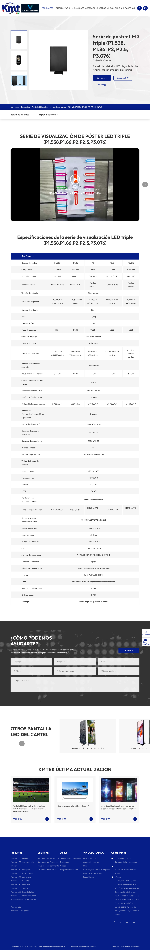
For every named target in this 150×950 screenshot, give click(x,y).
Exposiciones (88, 877)
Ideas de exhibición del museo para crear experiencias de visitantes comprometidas (118, 807)
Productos (25, 107)
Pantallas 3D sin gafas (20, 910)
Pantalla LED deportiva (20, 884)
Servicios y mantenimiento (71, 858)
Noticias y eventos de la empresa (96, 869)
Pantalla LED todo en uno (21, 877)
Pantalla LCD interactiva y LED (23, 895)
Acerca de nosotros (91, 862)
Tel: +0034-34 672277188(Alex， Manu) (126, 869)
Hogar (16, 107)
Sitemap (115, 946)
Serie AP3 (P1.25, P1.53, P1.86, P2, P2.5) (87, 748)
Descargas (64, 862)
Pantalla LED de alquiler (20, 869)
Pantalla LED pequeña (20, 858)
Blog (85, 866)
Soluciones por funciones (48, 862)
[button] (5, 184)
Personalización (89, 858)
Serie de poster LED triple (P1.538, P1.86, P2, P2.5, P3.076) (77, 107)
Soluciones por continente (48, 866)
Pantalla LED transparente (22, 873)
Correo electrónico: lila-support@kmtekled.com (126, 860)
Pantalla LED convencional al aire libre (22, 864)
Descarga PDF (123, 78)
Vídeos (63, 866)
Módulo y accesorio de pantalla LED (23, 901)
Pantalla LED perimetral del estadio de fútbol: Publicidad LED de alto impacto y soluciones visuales (29, 809)
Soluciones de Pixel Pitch (48, 869)
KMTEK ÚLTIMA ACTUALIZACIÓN (75, 769)
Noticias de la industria (92, 873)
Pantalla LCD (16, 907)
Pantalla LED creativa (19, 888)
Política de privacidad (130, 946)
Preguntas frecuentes (69, 869)
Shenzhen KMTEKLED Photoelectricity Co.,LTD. (50, 946)
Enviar (129, 650)
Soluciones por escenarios (48, 858)
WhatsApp (102, 84)
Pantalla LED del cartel (41, 107)
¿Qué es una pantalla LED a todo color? (73, 806)
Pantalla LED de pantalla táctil (23, 892)
